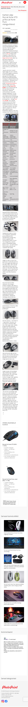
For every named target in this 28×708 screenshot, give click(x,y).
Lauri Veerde (7, 28)
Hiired (7, 501)
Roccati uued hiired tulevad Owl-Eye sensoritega (12, 550)
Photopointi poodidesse (11, 83)
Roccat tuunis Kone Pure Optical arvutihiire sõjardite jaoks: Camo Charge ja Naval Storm (14, 586)
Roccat (11, 501)
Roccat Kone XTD (6, 124)
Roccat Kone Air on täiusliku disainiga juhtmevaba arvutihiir (12, 603)
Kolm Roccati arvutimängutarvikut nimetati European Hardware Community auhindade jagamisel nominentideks (14, 566)
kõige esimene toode (7, 58)
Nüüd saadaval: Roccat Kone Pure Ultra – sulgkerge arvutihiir (13, 533)
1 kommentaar (7, 31)
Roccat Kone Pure (13, 124)
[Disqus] (14, 655)
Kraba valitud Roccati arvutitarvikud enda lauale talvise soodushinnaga (13, 624)
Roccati (8, 53)
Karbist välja (13, 504)
